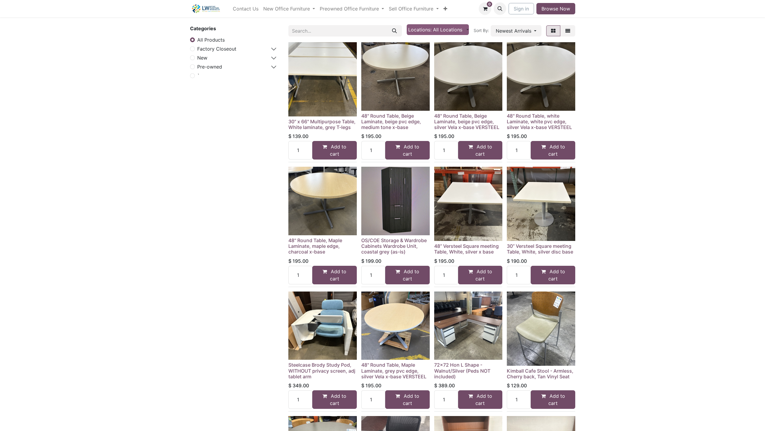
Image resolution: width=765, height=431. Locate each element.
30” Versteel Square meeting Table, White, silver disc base (540, 249)
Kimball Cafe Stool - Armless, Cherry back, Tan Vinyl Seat (540, 374)
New (202, 58)
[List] (567, 31)
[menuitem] (245, 9)
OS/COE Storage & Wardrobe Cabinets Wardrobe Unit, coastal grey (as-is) (394, 246)
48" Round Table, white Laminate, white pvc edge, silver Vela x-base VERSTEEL (539, 121)
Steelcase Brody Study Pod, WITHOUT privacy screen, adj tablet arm (321, 370)
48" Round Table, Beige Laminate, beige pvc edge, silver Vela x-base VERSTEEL (466, 121)
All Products (211, 40)
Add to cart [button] (337, 150)
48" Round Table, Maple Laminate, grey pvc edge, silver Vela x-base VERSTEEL (393, 370)
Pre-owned (209, 67)
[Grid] (553, 31)
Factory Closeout (216, 49)
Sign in (521, 9)
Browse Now (555, 9)
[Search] (394, 31)
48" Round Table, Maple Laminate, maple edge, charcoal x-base (315, 246)
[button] (500, 8)
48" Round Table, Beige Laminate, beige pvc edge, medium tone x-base (391, 121)
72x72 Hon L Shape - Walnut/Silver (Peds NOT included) (462, 370)
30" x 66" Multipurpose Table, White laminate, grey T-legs (322, 124)
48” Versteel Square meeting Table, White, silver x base (466, 249)
